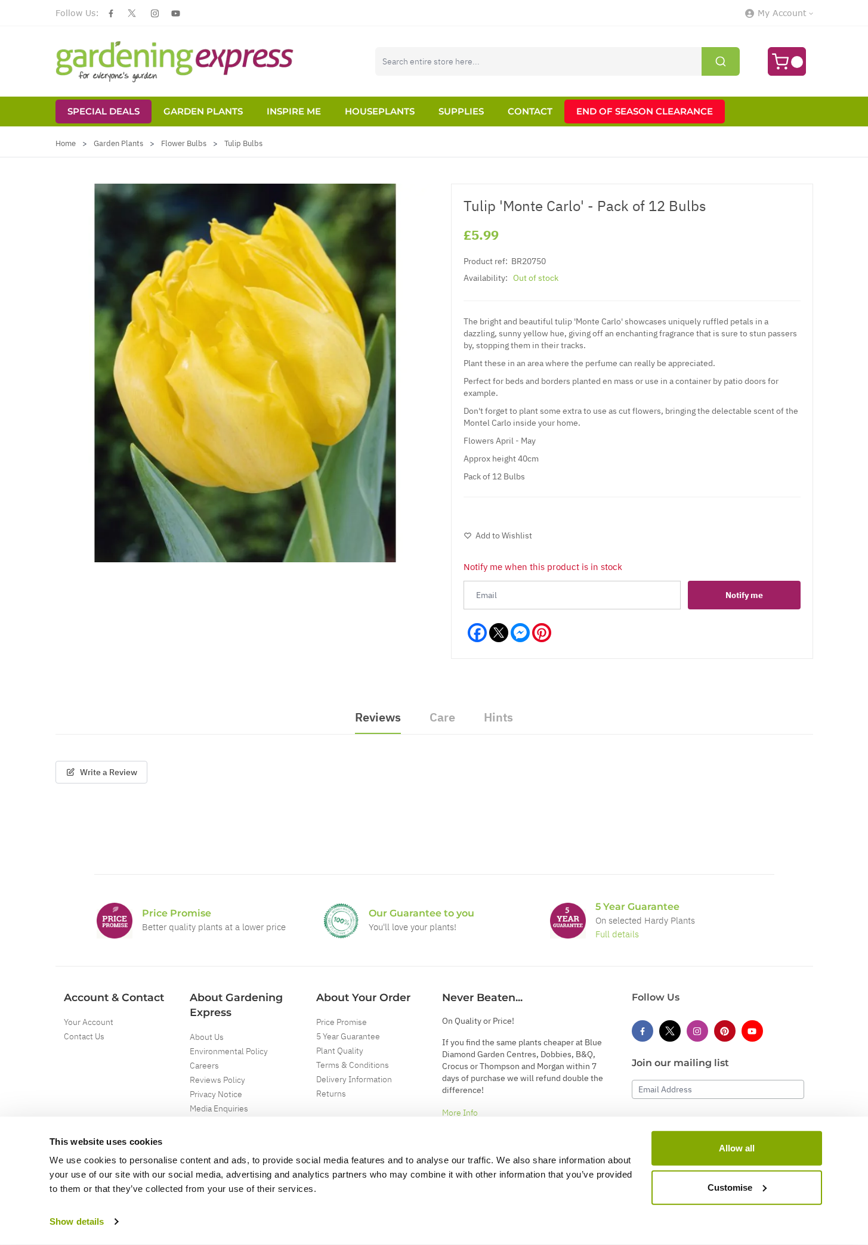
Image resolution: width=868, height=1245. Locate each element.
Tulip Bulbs (243, 143)
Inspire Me (294, 111)
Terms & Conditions (352, 1065)
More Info (460, 1112)
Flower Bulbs (183, 143)
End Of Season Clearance (644, 111)
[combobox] (557, 61)
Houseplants (380, 111)
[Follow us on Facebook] (111, 13)
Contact (530, 111)
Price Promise (341, 1022)
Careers (204, 1065)
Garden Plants (203, 111)
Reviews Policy (217, 1079)
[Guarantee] (568, 921)
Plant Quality (339, 1050)
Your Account (88, 1022)
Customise (730, 1187)
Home (65, 143)
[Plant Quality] (341, 921)
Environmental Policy (229, 1051)
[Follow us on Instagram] (154, 13)
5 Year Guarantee (348, 1036)
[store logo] (174, 61)
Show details (77, 1221)
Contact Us (84, 1036)
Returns (331, 1093)
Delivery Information (354, 1079)
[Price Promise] (114, 921)
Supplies (461, 111)
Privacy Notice (216, 1094)
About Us (207, 1037)
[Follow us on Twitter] (131, 13)
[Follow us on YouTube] (175, 13)
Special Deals (103, 111)
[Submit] (721, 61)
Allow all (737, 1148)
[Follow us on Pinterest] (725, 1031)
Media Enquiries (219, 1108)
